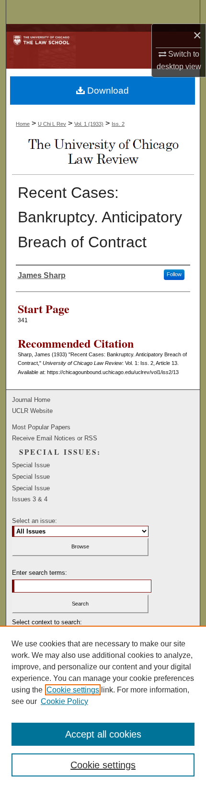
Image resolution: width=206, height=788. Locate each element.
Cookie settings (72, 690)
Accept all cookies (103, 734)
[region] (103, 707)
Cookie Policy (64, 701)
